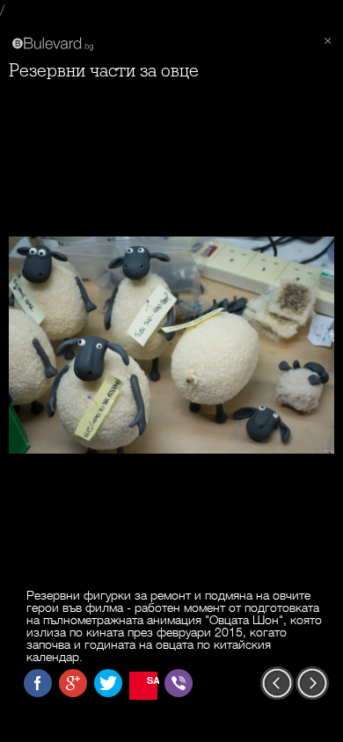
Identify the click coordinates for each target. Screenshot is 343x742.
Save (152, 680)
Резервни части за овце (104, 71)
